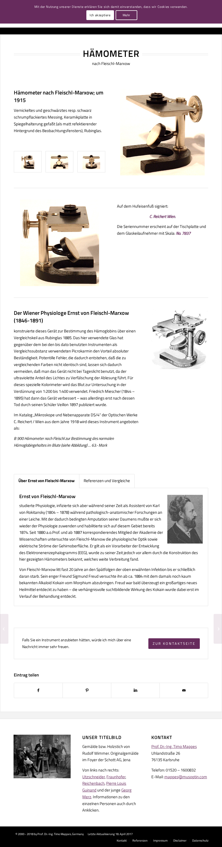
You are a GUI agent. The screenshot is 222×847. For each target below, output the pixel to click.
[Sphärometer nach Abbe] (218, 629)
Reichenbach (93, 783)
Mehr (126, 15)
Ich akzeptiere (100, 15)
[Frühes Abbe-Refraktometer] (4, 629)
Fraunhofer (115, 777)
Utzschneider (93, 777)
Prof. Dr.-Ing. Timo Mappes (174, 746)
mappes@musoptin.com (185, 777)
